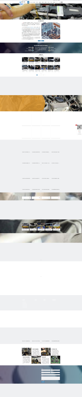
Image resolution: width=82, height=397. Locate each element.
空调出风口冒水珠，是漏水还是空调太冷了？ (39, 252)
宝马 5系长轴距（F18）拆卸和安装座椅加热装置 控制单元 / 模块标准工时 (50, 237)
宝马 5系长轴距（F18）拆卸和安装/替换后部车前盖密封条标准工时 (50, 236)
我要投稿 (59, 0)
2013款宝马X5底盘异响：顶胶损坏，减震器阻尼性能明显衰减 (59, 178)
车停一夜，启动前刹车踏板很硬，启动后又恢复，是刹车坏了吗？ (41, 257)
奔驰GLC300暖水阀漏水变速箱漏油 (27, 236)
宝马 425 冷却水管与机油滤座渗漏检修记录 (54, 269)
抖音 (30, 2)
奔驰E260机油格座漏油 (45, 238)
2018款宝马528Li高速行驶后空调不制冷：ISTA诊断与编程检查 (37, 63)
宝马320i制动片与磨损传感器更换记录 (40, 270)
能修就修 (40, 2)
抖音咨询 (80, 132)
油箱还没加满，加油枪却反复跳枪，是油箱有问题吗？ (40, 251)
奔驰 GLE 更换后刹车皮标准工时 (32, 293)
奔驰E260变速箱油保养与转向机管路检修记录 (27, 271)
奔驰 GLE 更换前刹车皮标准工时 (39, 293)
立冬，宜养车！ (54, 248)
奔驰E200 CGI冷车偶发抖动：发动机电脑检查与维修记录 (31, 63)
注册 (24, 0)
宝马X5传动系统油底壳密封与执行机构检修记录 (27, 272)
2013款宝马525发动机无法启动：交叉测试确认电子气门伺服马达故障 (30, 189)
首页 (28, 2)
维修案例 (43, 2)
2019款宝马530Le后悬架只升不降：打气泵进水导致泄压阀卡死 (44, 71)
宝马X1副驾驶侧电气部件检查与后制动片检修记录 (57, 189)
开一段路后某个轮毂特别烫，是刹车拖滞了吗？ (56, 71)
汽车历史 (23, 71)
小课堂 (29, 71)
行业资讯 (36, 71)
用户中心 (56, 0)
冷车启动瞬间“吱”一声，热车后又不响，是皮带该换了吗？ (41, 258)
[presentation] (1, 11)
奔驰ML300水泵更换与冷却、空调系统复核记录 (40, 271)
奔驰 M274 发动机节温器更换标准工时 (52, 293)
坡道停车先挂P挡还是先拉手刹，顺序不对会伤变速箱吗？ (44, 63)
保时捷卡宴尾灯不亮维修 (45, 239)
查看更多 (26, 124)
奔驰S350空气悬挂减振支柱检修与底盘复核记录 (32, 265)
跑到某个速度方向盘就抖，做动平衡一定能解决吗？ (31, 71)
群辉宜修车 (54, 2)
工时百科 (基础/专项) (41, 201)
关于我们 (51, 2)
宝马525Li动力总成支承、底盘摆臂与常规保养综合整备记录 (40, 269)
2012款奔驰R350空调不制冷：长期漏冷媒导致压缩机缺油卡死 (25, 230)
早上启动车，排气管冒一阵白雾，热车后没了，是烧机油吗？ (41, 249)
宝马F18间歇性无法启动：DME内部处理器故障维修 (38, 88)
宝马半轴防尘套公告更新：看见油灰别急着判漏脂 (37, 189)
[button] (39, 18)
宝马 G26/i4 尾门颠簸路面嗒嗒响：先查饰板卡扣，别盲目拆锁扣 (37, 71)
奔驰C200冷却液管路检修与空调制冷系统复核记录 (27, 270)
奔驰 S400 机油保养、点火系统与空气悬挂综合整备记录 (55, 268)
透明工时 (34, 2)
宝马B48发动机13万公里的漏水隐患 (27, 239)
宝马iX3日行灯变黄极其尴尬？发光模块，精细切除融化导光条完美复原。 (31, 237)
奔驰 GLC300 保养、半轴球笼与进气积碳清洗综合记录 (55, 271)
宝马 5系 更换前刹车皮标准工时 (26, 293)
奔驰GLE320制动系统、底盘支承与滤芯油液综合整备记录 (40, 272)
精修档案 (46, 2)
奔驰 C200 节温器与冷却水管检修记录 (53, 270)
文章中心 (37, 2)
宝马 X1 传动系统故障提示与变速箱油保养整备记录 (28, 238)
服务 (31, 2)
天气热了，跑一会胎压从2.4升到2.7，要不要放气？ (40, 248)
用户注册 (54, 0)
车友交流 (48, 2)
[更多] (41, 164)
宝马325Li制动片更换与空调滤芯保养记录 (46, 189)
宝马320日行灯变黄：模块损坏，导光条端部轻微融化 (48, 84)
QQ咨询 (80, 131)
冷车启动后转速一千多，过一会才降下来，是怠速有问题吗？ (41, 250)
